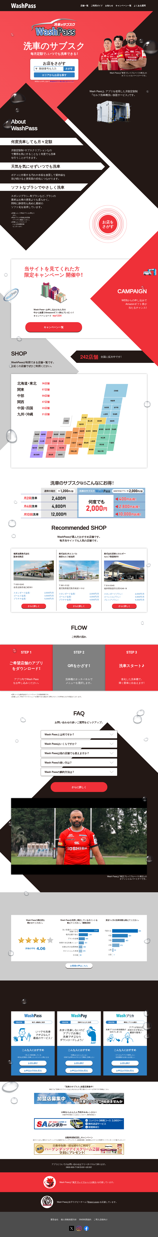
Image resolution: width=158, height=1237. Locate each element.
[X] (71, 1228)
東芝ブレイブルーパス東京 (84, 1182)
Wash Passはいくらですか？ (61, 743)
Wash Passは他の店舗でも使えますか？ (67, 753)
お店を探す (33, 1063)
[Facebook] (86, 1228)
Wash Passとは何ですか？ (59, 734)
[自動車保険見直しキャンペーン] (79, 1149)
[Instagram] (79, 1228)
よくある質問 (140, 5)
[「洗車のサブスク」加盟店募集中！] (79, 1098)
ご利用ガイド (97, 5)
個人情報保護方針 (69, 1219)
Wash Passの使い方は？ (58, 762)
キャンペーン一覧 (123, 5)
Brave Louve (93, 1201)
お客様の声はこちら (79, 965)
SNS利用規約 (85, 1219)
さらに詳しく (34, 606)
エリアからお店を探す (54, 75)
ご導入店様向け (101, 1219)
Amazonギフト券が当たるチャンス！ (62, 81)
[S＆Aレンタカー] (79, 1123)
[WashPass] (23, 5)
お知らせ (109, 5)
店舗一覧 (84, 5)
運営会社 (54, 1219)
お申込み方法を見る (33, 1070)
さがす (69, 68)
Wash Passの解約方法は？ (59, 771)
